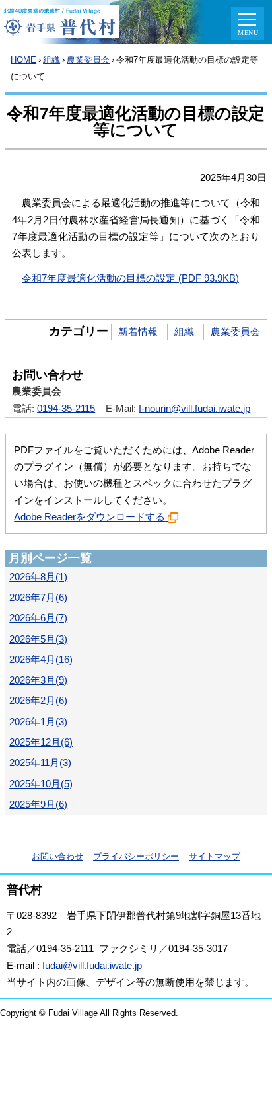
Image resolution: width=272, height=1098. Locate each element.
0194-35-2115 (66, 408)
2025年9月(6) (38, 804)
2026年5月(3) (38, 639)
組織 (51, 60)
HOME (23, 60)
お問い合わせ (57, 856)
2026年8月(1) (38, 577)
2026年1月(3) (38, 722)
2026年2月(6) (38, 700)
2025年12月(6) (41, 742)
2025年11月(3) (40, 763)
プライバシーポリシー (136, 856)
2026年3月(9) (38, 680)
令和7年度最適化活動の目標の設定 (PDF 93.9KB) (130, 278)
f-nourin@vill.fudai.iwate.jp (194, 408)
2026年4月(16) (41, 659)
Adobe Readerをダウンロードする (89, 517)
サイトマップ (214, 856)
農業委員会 (88, 60)
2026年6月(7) (38, 618)
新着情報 (138, 332)
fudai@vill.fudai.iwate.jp (92, 966)
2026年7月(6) (38, 597)
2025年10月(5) (41, 784)
